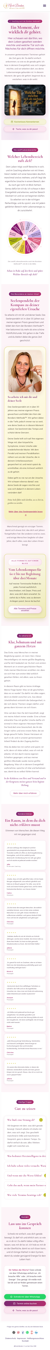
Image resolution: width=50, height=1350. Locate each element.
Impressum (21, 1338)
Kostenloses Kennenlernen (26, 122)
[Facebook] (22, 1332)
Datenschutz (10, 1338)
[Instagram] (13, 1332)
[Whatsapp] (27, 1332)
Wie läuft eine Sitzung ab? (24, 1119)
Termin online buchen (27, 1303)
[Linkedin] (36, 1332)
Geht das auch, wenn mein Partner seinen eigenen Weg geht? (26, 1185)
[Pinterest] (18, 1332)
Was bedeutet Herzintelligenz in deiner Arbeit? (26, 1156)
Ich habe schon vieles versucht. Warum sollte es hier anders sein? (26, 1165)
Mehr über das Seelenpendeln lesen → (26, 513)
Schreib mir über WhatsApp (27, 1297)
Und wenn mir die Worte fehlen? (26, 1175)
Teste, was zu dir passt (27, 129)
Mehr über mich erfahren (25, 793)
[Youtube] (31, 1332)
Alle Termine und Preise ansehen (25, 609)
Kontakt (25, 1341)
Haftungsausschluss (35, 1338)
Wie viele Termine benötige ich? (26, 1195)
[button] (44, 5)
